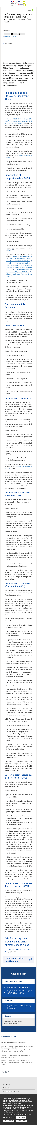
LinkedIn (5, 1072)
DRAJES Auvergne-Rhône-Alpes (18, 261)
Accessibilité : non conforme (11, 1091)
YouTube (11, 1072)
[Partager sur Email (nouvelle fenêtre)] (10, 37)
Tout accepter (8, 1121)
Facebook (8, 1072)
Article (29, 10)
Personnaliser (21, 1121)
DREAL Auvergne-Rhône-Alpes (18, 263)
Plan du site (6, 1084)
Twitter (2, 1072)
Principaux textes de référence (14, 960)
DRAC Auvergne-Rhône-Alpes (20, 259)
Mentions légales (8, 1088)
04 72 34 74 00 (24, 1060)
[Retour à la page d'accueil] (22, 3)
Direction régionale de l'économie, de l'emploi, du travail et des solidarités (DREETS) (19, 267)
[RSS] (14, 1072)
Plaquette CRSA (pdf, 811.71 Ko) (18, 987)
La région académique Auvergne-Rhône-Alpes (19, 274)
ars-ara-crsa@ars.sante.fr (11, 1023)
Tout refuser (21, 1117)
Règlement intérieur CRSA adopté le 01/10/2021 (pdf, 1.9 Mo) (19, 992)
